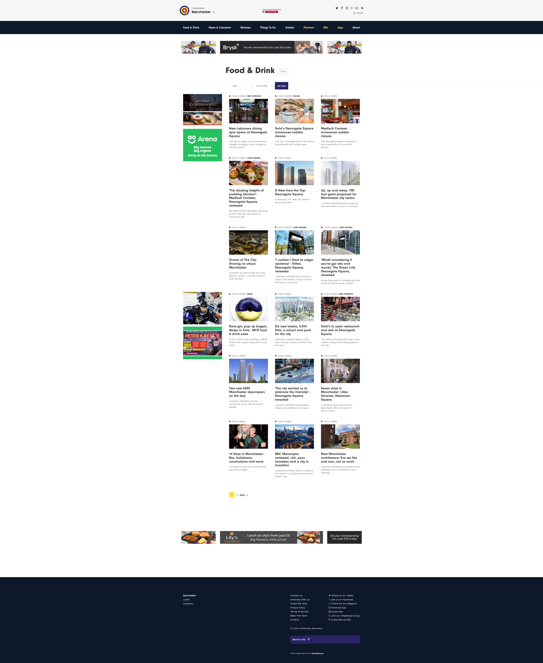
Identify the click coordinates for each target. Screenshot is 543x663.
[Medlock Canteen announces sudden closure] (340, 121)
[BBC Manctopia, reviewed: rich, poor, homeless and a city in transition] (294, 449)
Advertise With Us (300, 599)
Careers (294, 619)
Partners (309, 27)
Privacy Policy (297, 607)
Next (244, 495)
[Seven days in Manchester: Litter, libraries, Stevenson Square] (340, 383)
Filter (283, 71)
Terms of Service (299, 611)
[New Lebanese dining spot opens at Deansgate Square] (249, 121)
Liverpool (188, 603)
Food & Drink (191, 27)
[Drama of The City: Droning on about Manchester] (249, 255)
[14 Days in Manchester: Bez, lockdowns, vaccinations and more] (249, 449)
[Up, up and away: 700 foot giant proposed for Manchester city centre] (340, 187)
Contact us (296, 595)
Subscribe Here (298, 603)
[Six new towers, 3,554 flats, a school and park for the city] (294, 319)
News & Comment (220, 27)
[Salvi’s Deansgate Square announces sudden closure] (294, 121)
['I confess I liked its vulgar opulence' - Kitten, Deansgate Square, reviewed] (294, 255)
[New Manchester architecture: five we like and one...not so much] (340, 449)
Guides (289, 27)
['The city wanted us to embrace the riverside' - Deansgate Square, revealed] (294, 383)
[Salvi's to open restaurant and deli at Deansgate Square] (340, 319)
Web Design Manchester (300, 653)
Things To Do (268, 27)
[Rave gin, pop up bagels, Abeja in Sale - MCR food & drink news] (249, 319)
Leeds (186, 599)
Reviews (246, 27)
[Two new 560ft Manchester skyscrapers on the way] (249, 383)
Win (326, 27)
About (356, 27)
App (340, 27)
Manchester (189, 595)
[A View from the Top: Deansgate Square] (294, 187)
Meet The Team (298, 615)
